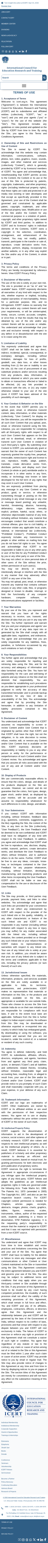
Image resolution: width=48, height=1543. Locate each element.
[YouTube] (19, 1540)
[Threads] (26, 1539)
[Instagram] (23, 1539)
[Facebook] (45, 1540)
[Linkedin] (41, 1540)
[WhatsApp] (30, 1539)
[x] (34, 1540)
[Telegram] (37, 1539)
